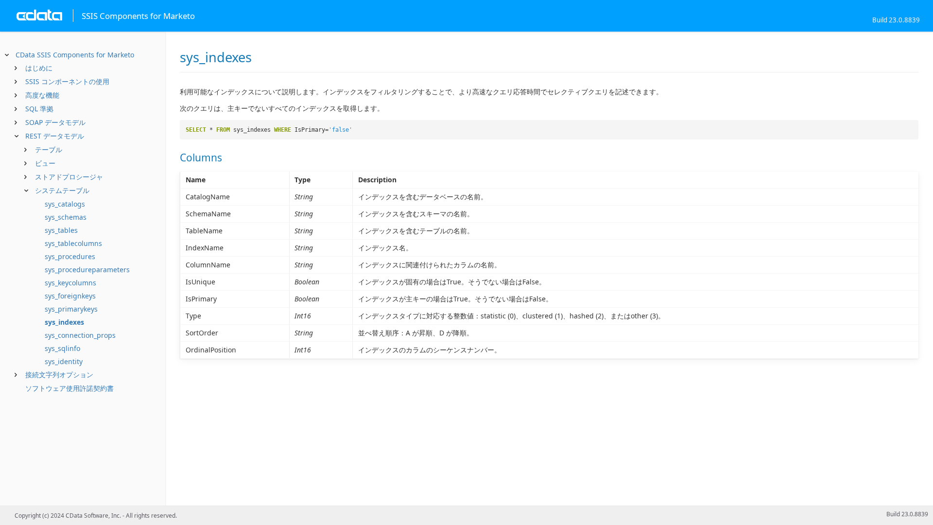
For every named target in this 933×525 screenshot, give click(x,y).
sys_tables (61, 230)
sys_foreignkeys (70, 295)
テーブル (48, 149)
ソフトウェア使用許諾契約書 (69, 388)
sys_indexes (64, 322)
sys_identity (64, 361)
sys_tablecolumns (73, 243)
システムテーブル (62, 190)
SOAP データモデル (55, 122)
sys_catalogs (65, 204)
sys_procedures (70, 256)
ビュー (45, 163)
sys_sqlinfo (62, 348)
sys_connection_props (80, 335)
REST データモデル (54, 135)
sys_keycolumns (70, 282)
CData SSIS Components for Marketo (75, 54)
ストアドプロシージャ (69, 176)
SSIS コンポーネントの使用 (67, 81)
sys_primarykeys (71, 309)
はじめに (38, 67)
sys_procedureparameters (87, 269)
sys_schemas (65, 217)
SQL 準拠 (39, 108)
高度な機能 (42, 95)
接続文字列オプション (59, 374)
